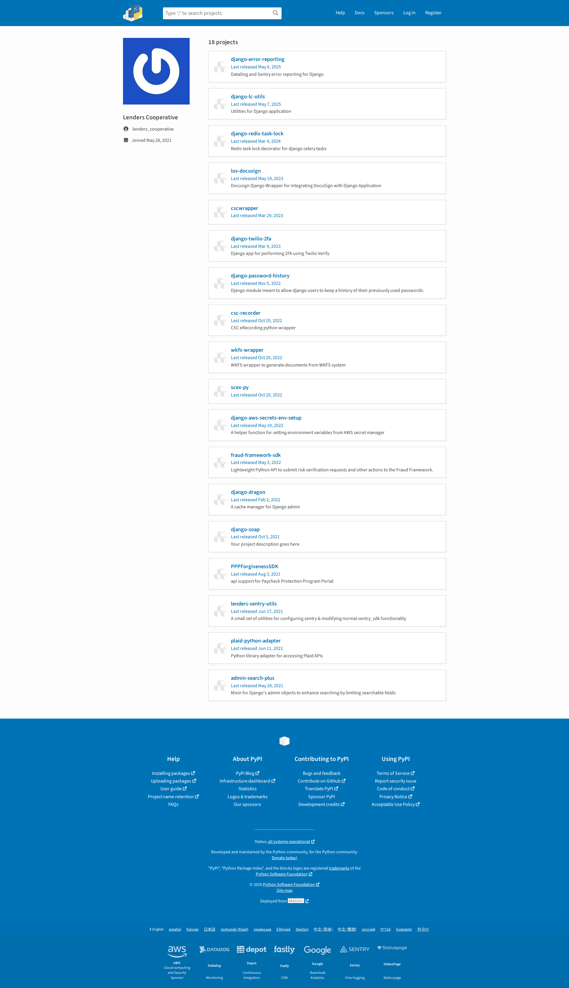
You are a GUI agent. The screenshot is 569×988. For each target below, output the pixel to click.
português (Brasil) (234, 929)
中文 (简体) (323, 929)
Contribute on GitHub (319, 781)
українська (262, 929)
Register (433, 12)
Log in (409, 12)
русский (368, 929)
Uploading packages (171, 781)
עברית (386, 929)
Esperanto (404, 929)
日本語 (209, 929)
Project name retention (171, 796)
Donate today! (284, 858)
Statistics (248, 788)
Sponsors (384, 12)
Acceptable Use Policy (393, 804)
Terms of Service (393, 773)
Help (340, 12)
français (192, 929)
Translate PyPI (319, 788)
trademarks (339, 868)
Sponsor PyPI (321, 796)
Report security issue (395, 781)
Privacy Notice (393, 796)
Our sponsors (247, 804)
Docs (360, 12)
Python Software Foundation (282, 874)
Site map (284, 890)
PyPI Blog (245, 773)
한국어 (423, 929)
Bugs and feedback (322, 773)
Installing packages (171, 773)
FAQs (173, 804)
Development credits (319, 804)
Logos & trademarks (248, 796)
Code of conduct (393, 788)
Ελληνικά (283, 929)
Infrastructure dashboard (245, 781)
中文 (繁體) (347, 929)
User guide (171, 788)
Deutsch (302, 929)
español (175, 929)
